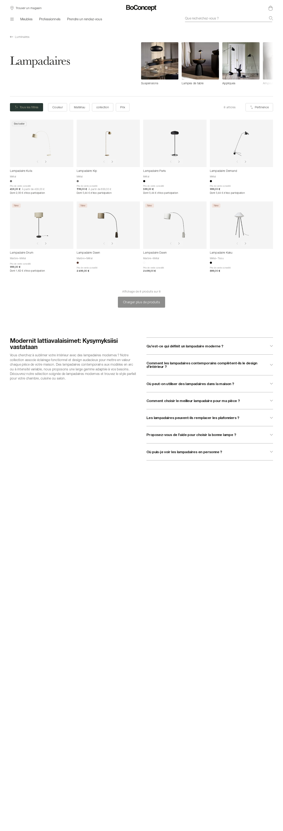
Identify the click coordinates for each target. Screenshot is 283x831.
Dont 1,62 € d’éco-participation (27, 270)
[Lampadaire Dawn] (108, 225)
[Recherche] (271, 18)
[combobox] (229, 18)
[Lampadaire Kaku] (241, 225)
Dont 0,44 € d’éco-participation (94, 192)
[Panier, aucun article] (270, 8)
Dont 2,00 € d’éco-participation (27, 192)
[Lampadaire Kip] (108, 143)
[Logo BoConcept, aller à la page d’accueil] (141, 8)
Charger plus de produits (141, 302)
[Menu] (11, 19)
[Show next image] (46, 162)
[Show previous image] (37, 162)
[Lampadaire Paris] (175, 143)
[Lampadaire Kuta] (41, 143)
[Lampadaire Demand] (241, 143)
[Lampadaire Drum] (41, 225)
